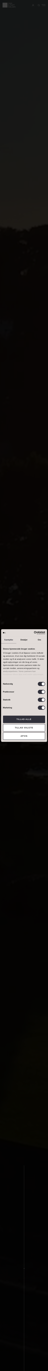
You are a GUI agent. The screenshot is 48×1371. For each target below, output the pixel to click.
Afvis (24, 736)
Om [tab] (39, 640)
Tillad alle (24, 719)
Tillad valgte (24, 728)
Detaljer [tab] (24, 640)
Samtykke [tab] (8, 640)
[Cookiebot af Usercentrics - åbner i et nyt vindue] (34, 632)
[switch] (41, 692)
